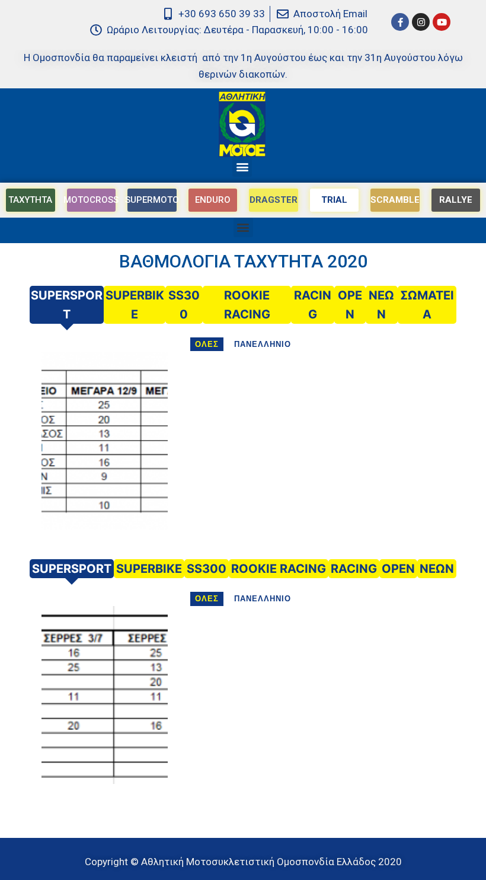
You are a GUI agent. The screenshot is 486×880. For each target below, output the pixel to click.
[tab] (67, 305)
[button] (242, 167)
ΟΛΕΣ (207, 344)
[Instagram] (421, 22)
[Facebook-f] (400, 22)
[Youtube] (441, 22)
